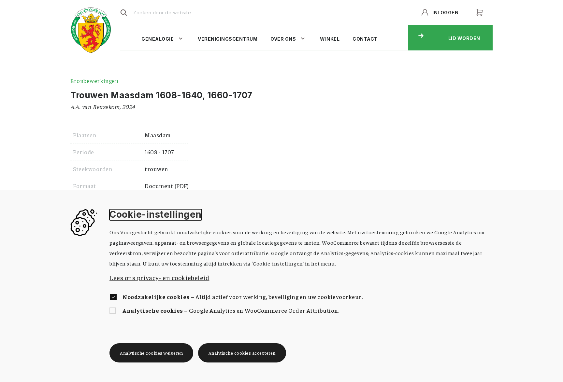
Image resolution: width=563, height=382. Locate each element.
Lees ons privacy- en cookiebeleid (159, 277)
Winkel (329, 39)
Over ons (283, 39)
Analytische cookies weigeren (151, 353)
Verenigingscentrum (227, 39)
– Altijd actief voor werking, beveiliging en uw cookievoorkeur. (243, 296)
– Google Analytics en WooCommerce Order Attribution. (231, 310)
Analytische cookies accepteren (242, 353)
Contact (365, 39)
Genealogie (157, 39)
